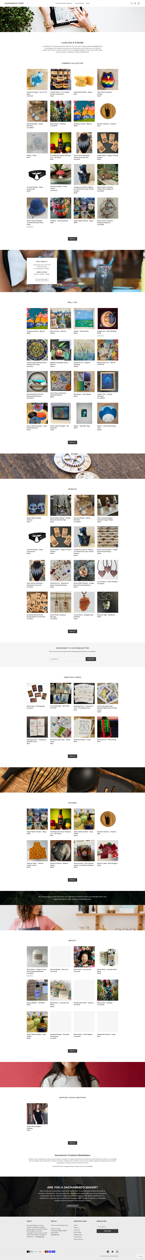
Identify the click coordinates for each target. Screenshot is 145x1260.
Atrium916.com (55, 1234)
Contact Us (77, 1230)
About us (76, 1227)
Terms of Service (78, 1239)
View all (72, 238)
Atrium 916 (41, 1236)
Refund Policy (77, 1232)
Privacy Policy (78, 1237)
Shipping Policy (78, 1234)
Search (76, 1225)
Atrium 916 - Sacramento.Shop (111, 1256)
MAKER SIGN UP (73, 1206)
